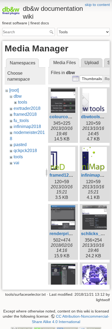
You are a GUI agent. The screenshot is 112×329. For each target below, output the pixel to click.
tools (22, 102)
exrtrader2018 (27, 108)
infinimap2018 (27, 126)
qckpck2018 (25, 150)
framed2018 (25, 114)
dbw (18, 96)
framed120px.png (67, 175)
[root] (14, 90)
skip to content (97, 4)
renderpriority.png (68, 233)
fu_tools (21, 120)
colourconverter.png (70, 116)
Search (52, 32)
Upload (92, 62)
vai (16, 162)
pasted (20, 144)
